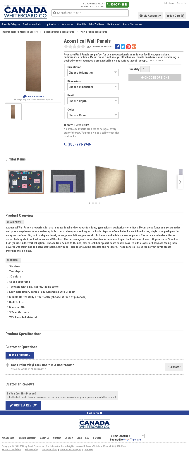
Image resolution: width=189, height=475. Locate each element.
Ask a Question (20, 355)
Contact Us (181, 3)
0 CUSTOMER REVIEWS (101, 47)
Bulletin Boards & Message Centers (20, 31)
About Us (81, 24)
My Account (8, 437)
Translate (135, 439)
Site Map (89, 449)
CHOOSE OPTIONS (156, 77)
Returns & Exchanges (70, 449)
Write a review (25, 405)
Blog (79, 437)
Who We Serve (96, 24)
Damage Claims (49, 449)
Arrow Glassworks (132, 24)
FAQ (87, 437)
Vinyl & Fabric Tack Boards (93, 31)
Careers (97, 437)
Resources (67, 24)
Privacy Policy (31, 449)
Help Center (169, 3)
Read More (156, 60)
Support (69, 437)
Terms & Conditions (11, 449)
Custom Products (32, 24)
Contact (57, 437)
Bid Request (113, 24)
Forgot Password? (27, 437)
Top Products (52, 24)
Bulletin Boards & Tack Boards (59, 31)
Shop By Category (10, 24)
